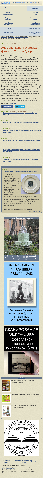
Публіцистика (8, 32)
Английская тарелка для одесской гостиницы (20, 172)
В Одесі (8, 29)
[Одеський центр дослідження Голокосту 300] (21, 455)
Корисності (39, 462)
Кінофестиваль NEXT (35, 18)
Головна (8, 8)
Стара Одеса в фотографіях (35, 24)
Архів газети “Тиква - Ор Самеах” (23, 461)
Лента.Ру (14, 103)
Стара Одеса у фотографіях (21, 218)
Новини (35, 8)
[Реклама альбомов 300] (21, 324)
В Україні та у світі (35, 29)
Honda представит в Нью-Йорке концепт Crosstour (21, 122)
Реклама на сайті (6, 461)
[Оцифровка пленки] (21, 374)
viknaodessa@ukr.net (8, 468)
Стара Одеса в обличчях (8, 24)
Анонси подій (35, 13)
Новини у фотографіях (8, 13)
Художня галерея (8, 18)
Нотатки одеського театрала (35, 33)
